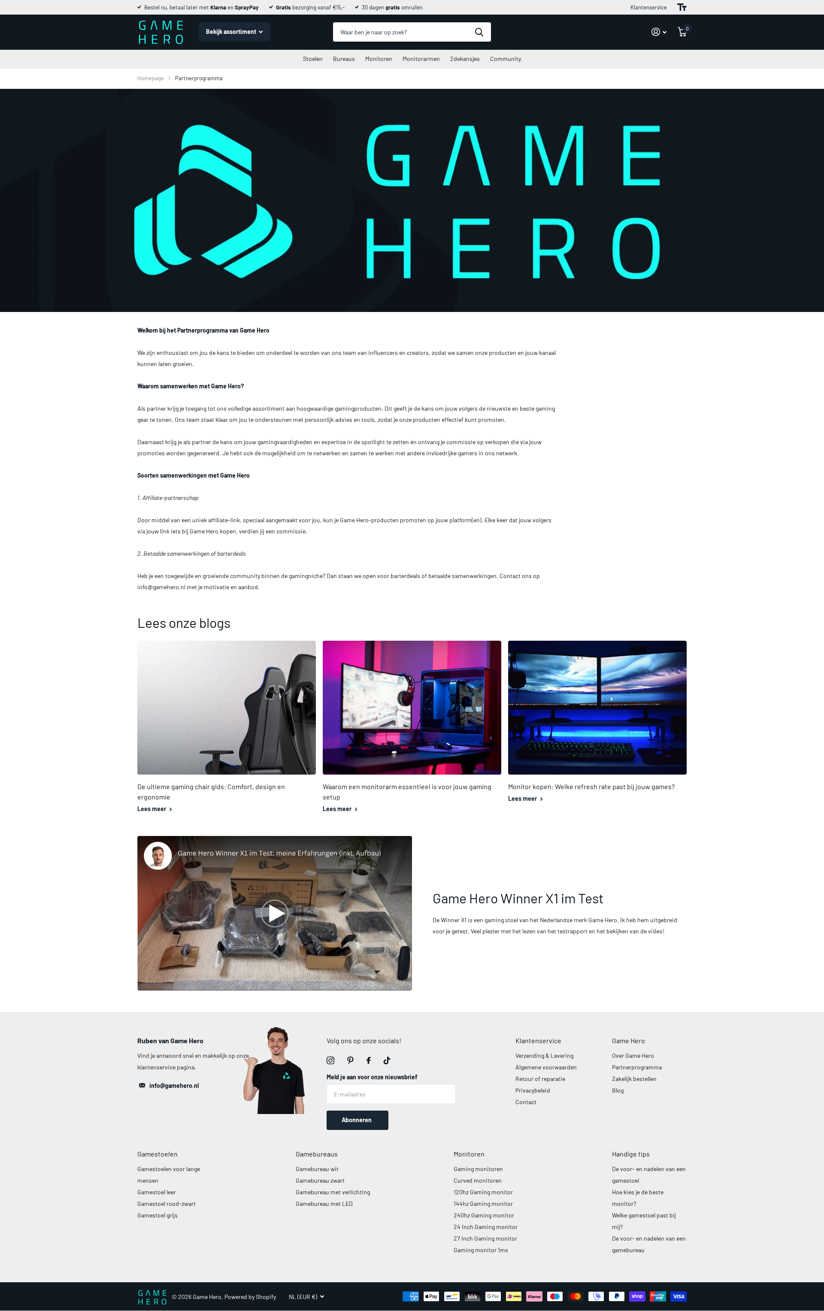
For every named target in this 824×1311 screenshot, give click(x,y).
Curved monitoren (478, 1180)
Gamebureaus (317, 1154)
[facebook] (369, 1060)
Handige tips (631, 1154)
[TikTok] (387, 1060)
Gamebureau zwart (320, 1180)
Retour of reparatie (540, 1078)
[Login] (659, 32)
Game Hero (628, 1040)
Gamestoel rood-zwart (166, 1203)
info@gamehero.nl (174, 1085)
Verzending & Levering (544, 1055)
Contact (525, 1101)
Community (505, 58)
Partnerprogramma (637, 1067)
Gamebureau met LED (324, 1203)
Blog (618, 1090)
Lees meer (152, 808)
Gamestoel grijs (157, 1215)
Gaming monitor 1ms (481, 1249)
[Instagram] (330, 1060)
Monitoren (378, 58)
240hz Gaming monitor (484, 1215)
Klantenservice (648, 7)
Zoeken (479, 32)
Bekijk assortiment (232, 31)
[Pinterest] (350, 1060)
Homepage (150, 78)
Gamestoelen (157, 1154)
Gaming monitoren (478, 1168)
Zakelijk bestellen (634, 1078)
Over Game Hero (633, 1055)
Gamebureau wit (317, 1168)
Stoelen (313, 58)
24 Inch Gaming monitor (486, 1226)
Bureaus (344, 58)
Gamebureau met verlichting (333, 1192)
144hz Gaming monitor (483, 1203)
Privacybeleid (532, 1090)
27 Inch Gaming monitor (485, 1238)
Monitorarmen (421, 58)
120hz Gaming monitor (483, 1192)
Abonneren (357, 1119)
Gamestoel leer (156, 1192)
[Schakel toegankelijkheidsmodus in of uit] (682, 7)
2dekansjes (465, 58)
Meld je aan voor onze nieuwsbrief (372, 1077)
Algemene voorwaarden (546, 1067)
